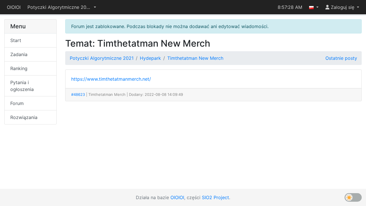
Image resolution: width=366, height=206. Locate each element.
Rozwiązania (23, 117)
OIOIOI (14, 7)
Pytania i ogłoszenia (22, 86)
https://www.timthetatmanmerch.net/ (111, 79)
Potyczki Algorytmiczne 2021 (102, 58)
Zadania (18, 54)
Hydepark (150, 58)
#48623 (78, 94)
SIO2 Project (215, 197)
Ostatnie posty (341, 58)
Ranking (18, 68)
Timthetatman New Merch (195, 58)
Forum (17, 103)
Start (15, 40)
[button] (62, 7)
